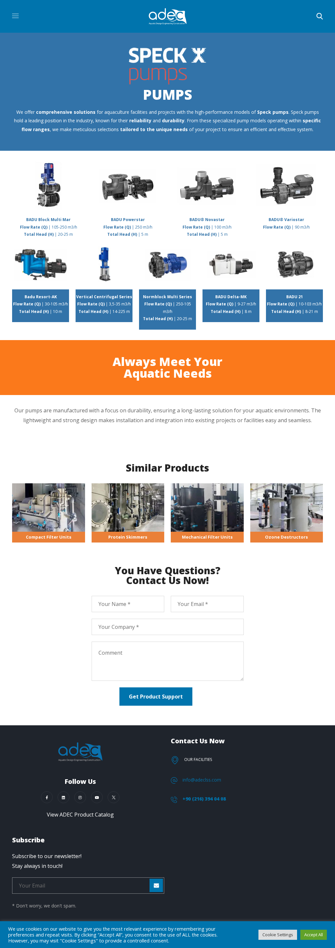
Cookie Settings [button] (277, 935)
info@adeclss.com (202, 780)
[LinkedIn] (63, 797)
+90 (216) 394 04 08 (204, 799)
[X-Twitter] (113, 797)
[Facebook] (47, 797)
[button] (319, 16)
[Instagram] (80, 797)
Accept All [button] (313, 935)
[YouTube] (97, 797)
